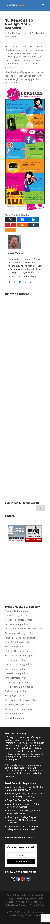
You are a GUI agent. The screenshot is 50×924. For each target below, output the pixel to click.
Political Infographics (15, 691)
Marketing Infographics (16, 673)
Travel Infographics (14, 713)
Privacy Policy (36, 905)
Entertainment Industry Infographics (23, 628)
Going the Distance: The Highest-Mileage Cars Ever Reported (23, 828)
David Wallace (14, 33)
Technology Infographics (17, 704)
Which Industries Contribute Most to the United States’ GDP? (25, 788)
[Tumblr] (33, 225)
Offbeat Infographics (15, 677)
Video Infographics (14, 717)
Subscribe (21, 861)
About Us (24, 901)
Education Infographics (16, 624)
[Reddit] (22, 225)
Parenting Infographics (16, 682)
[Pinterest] (10, 225)
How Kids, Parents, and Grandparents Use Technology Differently (26, 795)
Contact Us (37, 901)
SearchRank (33, 915)
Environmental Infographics (19, 633)
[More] (10, 230)
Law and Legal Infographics (18, 664)
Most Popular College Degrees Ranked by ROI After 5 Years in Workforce (22, 820)
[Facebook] (22, 219)
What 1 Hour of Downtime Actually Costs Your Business (24, 805)
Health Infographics (15, 646)
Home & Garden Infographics (20, 655)
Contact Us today (13, 770)
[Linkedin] (33, 219)
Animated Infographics (16, 610)
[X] (10, 219)
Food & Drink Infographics (18, 642)
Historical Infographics (16, 651)
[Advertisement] (25, 394)
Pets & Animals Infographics (19, 686)
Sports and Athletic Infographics (21, 700)
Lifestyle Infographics (15, 668)
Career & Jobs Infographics (18, 619)
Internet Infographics (15, 660)
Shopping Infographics (16, 695)
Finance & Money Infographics (20, 637)
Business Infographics (16, 615)
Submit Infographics (18, 895)
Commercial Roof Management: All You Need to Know (24, 812)
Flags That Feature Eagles (19, 800)
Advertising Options (16, 905)
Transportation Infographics (19, 709)
